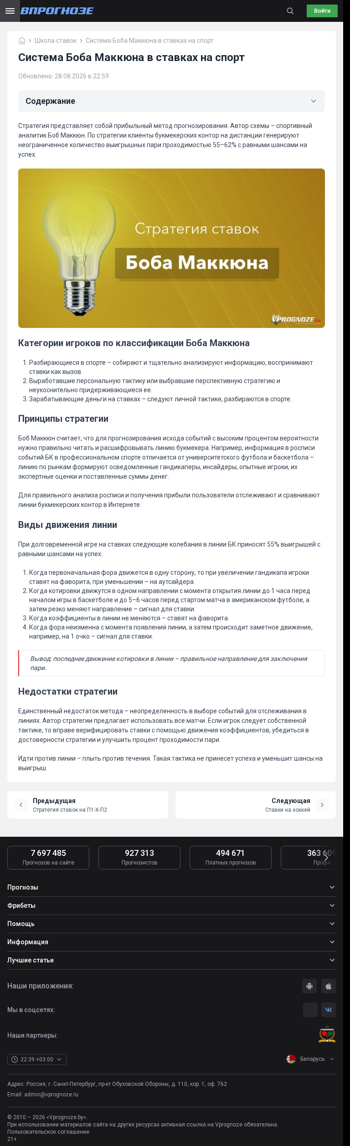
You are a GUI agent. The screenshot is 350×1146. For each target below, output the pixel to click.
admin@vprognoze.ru (51, 1094)
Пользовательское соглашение (48, 1132)
